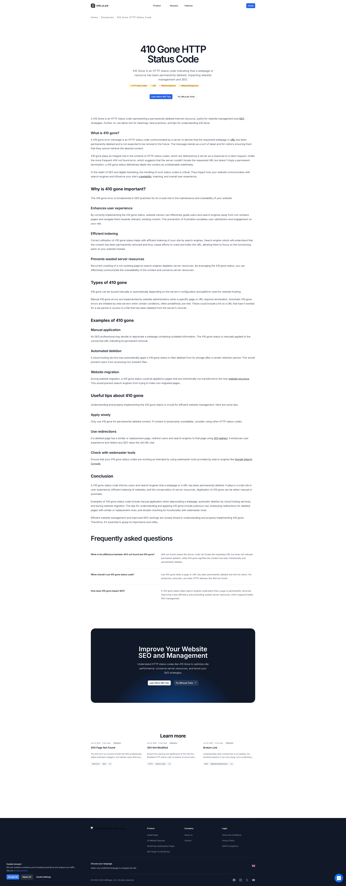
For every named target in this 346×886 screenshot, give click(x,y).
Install (251, 5)
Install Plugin (152, 835)
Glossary (174, 5)
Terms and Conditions (231, 835)
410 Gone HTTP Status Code (134, 17)
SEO (241, 118)
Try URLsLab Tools (186, 96)
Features (189, 5)
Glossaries (107, 17)
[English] (253, 866)
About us (188, 835)
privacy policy (20, 870)
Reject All (27, 877)
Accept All (13, 877)
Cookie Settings (43, 877)
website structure (239, 378)
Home (94, 17)
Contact (188, 840)
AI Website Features (156, 840)
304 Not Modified (157, 747)
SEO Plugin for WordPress (158, 851)
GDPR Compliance (230, 846)
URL (232, 139)
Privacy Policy (228, 840)
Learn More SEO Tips (161, 96)
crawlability (145, 176)
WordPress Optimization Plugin (160, 846)
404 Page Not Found (103, 747)
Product (157, 5)
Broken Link (210, 747)
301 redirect (221, 438)
